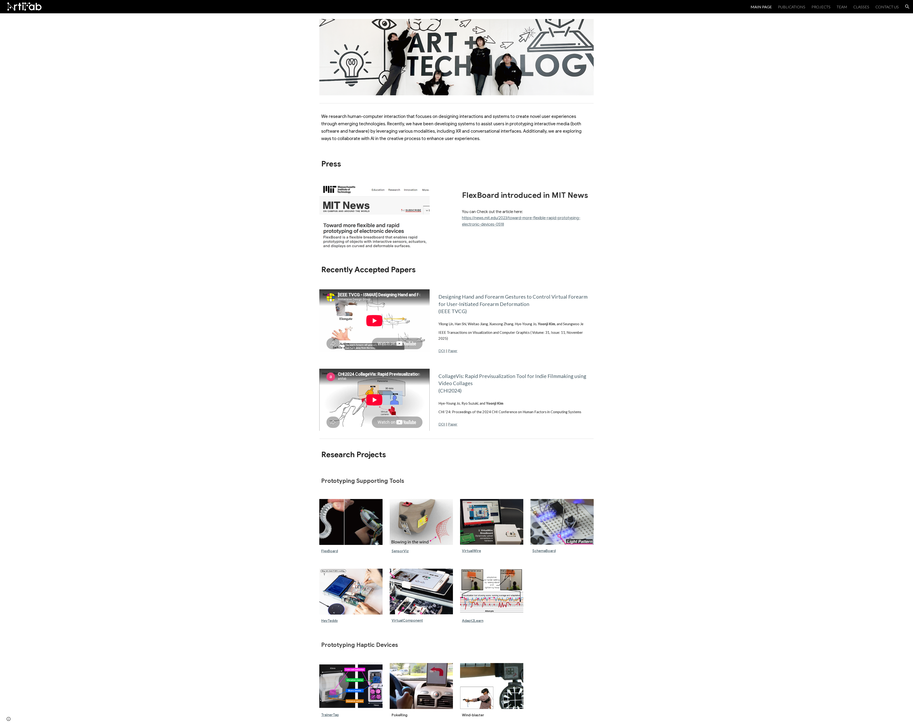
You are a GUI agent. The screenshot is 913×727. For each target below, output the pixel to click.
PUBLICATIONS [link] (791, 7)
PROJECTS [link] (820, 7)
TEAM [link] (842, 7)
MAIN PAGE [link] (761, 7)
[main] (456, 127)
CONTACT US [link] (887, 7)
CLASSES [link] (861, 7)
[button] (907, 6)
